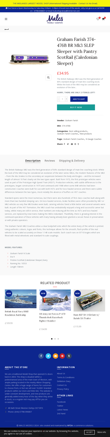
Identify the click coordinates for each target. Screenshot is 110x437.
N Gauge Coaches (93, 139)
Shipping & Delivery (72, 160)
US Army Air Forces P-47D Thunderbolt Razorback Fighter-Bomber (52, 317)
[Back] (6, 29)
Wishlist (99, 18)
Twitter (48, 356)
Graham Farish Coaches (67, 133)
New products (86, 133)
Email (55, 356)
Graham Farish (71, 120)
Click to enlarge (48, 77)
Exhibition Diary (63, 381)
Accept (89, 432)
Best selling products (78, 131)
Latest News (62, 409)
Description (33, 160)
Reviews (50, 160)
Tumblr (69, 356)
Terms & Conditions (65, 377)
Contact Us (62, 385)
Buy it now (76, 107)
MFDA (70, 425)
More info (101, 432)
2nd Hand (61, 413)
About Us (61, 373)
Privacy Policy (63, 389)
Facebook (41, 356)
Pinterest (62, 356)
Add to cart (79, 99)
